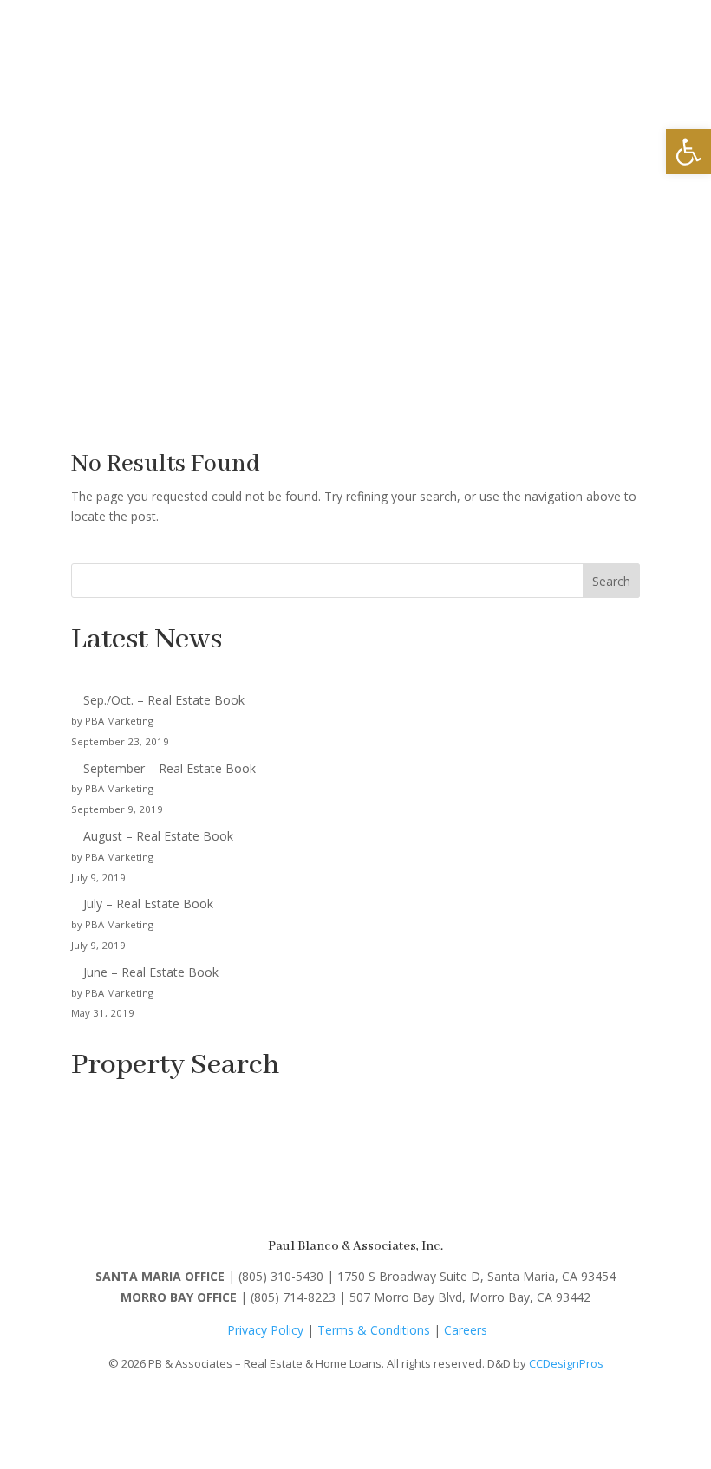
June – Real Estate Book (151, 972)
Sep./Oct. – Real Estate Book (164, 700)
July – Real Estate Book (148, 903)
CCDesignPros (566, 1363)
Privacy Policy (265, 1330)
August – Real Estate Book (158, 836)
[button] (688, 151)
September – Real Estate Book (169, 768)
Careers (465, 1330)
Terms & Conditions (373, 1330)
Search (611, 581)
